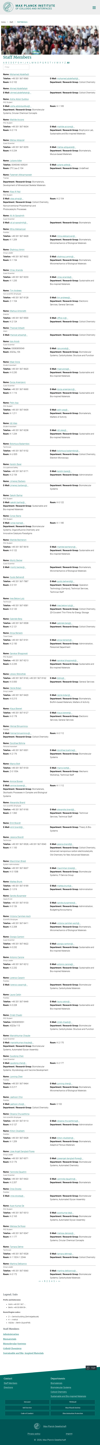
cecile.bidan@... (64, 695)
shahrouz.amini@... (66, 256)
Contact (8, 1378)
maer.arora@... (64, 369)
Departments (58, 1378)
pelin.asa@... (63, 410)
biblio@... (61, 678)
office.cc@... (62, 318)
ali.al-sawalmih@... (19, 222)
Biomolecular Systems (14, 1343)
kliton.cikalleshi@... (66, 1138)
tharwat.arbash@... (19, 335)
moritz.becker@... (18, 567)
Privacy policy (34, 1434)
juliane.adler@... (64, 165)
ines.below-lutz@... (65, 605)
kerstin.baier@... (64, 471)
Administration (11, 1334)
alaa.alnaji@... (16, 198)
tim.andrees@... (64, 297)
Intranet (27, 1402)
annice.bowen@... (18, 785)
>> (59, 1281)
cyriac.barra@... (17, 523)
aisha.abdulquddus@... (21, 106)
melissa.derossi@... (66, 1233)
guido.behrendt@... (65, 581)
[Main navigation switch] (94, 7)
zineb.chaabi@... (64, 1022)
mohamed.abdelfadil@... (68, 78)
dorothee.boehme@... (67, 750)
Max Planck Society (72, 1408)
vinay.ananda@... (65, 277)
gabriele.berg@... (65, 623)
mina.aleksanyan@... (66, 236)
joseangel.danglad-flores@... (70, 1158)
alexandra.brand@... (66, 809)
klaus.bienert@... (64, 713)
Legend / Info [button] (10, 1294)
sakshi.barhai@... (18, 502)
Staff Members (10, 1383)
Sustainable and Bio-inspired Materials (23, 1353)
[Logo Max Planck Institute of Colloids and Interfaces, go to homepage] (45, 7)
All (68, 62)
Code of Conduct (27, 1413)
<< (40, 1281)
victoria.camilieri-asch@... (69, 923)
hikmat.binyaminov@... (21, 733)
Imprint (69, 1434)
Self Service (27, 1408)
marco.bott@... (64, 768)
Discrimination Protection (73, 1413)
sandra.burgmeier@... (67, 903)
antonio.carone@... (65, 964)
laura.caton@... (64, 1001)
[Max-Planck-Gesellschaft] (38, 1426)
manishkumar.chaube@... (22, 1042)
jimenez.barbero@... (19, 485)
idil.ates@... (62, 430)
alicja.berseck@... (65, 640)
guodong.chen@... (18, 1063)
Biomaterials (9, 1339)
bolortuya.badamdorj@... (68, 451)
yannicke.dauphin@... (67, 1179)
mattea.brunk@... (65, 886)
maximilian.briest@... (67, 868)
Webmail (72, 1402)
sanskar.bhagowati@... (67, 660)
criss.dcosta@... (17, 1196)
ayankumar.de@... (65, 1213)
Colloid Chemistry (12, 1348)
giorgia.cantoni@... (65, 944)
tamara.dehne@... (65, 1254)
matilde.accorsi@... (66, 126)
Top (93, 1368)
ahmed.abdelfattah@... (20, 92)
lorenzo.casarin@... (19, 985)
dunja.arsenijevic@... (66, 389)
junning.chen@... (65, 1083)
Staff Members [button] (11, 1329)
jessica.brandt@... (65, 844)
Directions (8, 1387)
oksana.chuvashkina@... (68, 1121)
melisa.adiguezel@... (66, 147)
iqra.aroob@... (63, 348)
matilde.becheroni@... (67, 547)
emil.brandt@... (17, 827)
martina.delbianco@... (67, 1271)
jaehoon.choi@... (18, 1104)
